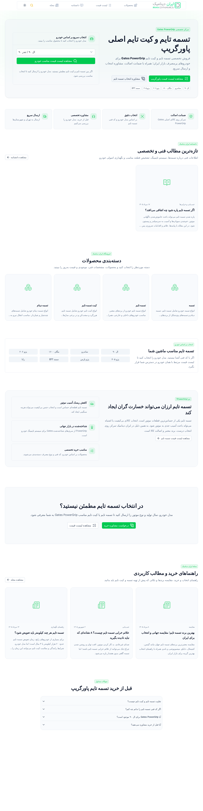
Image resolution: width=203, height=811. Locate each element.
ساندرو (85, 351)
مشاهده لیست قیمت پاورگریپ (167, 78)
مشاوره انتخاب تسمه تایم (127, 78)
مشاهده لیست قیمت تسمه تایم (175, 438)
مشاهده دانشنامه (18, 157)
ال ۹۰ (115, 351)
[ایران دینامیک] (167, 5)
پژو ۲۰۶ (23, 351)
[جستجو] (31, 5)
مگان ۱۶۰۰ (54, 351)
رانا (23, 359)
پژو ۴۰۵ (115, 359)
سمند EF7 (54, 359)
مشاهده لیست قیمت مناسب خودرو (53, 60)
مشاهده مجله (17, 579)
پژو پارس (84, 359)
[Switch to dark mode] (24, 5)
